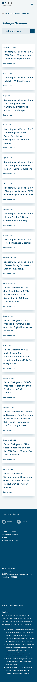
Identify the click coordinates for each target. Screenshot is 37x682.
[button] (32, 4)
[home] (7, 3)
